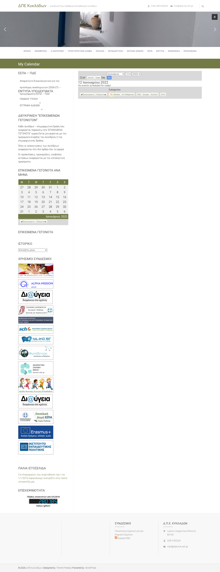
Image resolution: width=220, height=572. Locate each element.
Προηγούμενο (88, 94)
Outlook (154, 94)
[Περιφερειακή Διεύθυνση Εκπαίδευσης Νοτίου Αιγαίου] (35, 318)
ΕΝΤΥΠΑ (160, 51)
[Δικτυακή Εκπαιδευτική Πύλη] (35, 336)
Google (146, 94)
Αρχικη (27, 51)
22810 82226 (174, 540)
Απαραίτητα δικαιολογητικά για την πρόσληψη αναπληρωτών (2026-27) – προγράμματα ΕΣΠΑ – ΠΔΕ (40, 82)
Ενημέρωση (41, 51)
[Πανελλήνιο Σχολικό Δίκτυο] (35, 326)
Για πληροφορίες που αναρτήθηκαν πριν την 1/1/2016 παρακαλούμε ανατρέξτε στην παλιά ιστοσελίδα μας (42, 478)
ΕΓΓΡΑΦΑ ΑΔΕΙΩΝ (30, 105)
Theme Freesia (63, 568)
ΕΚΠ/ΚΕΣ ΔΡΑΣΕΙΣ (135, 51)
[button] (5, 29)
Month (91, 78)
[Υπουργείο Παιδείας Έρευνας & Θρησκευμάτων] (35, 307)
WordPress (90, 568)
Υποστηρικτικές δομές (80, 51)
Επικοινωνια (190, 51)
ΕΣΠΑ (149, 51)
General (116, 94)
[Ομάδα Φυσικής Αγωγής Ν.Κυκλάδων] (35, 379)
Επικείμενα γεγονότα (35, 232)
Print (163, 94)
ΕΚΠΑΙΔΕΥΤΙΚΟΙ (115, 51)
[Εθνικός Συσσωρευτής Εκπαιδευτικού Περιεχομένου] (35, 347)
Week (98, 78)
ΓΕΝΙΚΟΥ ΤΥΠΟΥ (29, 99)
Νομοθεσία (174, 51)
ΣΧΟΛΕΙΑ (100, 51)
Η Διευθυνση (57, 51)
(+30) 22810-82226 (159, 6)
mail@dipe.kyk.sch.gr (183, 6)
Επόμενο (100, 94)
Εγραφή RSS (123, 538)
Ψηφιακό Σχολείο (124, 534)
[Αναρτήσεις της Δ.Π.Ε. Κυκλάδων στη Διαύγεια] (35, 291)
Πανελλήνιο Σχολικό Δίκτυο (129, 531)
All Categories (128, 94)
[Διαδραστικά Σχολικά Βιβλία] (35, 363)
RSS (139, 94)
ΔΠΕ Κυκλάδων (32, 5)
